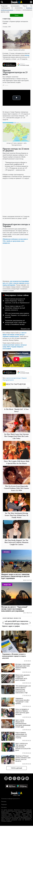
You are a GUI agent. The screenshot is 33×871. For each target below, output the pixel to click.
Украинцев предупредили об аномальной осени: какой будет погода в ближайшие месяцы (15, 322)
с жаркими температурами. (14, 335)
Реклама (3, 801)
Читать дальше (16, 768)
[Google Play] (22, 786)
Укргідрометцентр (8, 380)
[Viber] (14, 778)
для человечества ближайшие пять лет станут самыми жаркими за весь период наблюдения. (16, 283)
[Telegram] (10, 778)
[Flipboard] (23, 778)
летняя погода (19, 334)
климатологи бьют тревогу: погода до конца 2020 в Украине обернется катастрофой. (15, 347)
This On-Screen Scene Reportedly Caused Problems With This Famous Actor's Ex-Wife (16, 488)
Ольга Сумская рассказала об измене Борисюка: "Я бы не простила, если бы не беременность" (17, 301)
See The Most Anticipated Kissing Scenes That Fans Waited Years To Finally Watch (16, 515)
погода (27, 55)
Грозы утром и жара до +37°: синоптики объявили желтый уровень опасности (15, 308)
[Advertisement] (16, 197)
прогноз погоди (11, 378)
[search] (2, 2)
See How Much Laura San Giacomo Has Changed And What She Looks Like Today (16, 436)
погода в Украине (21, 378)
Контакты (4, 807)
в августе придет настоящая (14, 333)
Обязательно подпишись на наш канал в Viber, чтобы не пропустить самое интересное (15, 241)
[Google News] (18, 778)
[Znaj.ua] (16, 2)
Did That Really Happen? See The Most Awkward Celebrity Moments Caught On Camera (16, 542)
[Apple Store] (10, 786)
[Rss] (6, 778)
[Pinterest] (27, 778)
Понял (16, 15)
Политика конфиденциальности (10, 798)
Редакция (4, 804)
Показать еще (25, 328)
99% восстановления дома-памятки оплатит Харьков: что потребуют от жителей (17, 315)
